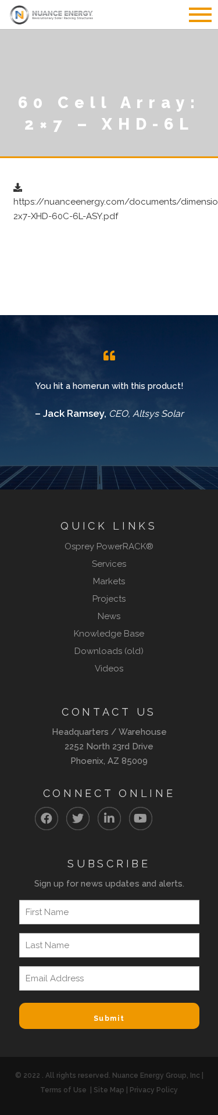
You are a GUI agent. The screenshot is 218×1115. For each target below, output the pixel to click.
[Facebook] (46, 818)
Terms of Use (63, 1090)
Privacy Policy (154, 1090)
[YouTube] (140, 818)
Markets (109, 581)
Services (109, 564)
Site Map (109, 1090)
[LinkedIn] (109, 818)
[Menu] (195, 14)
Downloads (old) (109, 651)
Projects (109, 599)
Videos (109, 668)
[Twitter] (78, 818)
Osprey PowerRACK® (109, 546)
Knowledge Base (109, 633)
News (109, 616)
